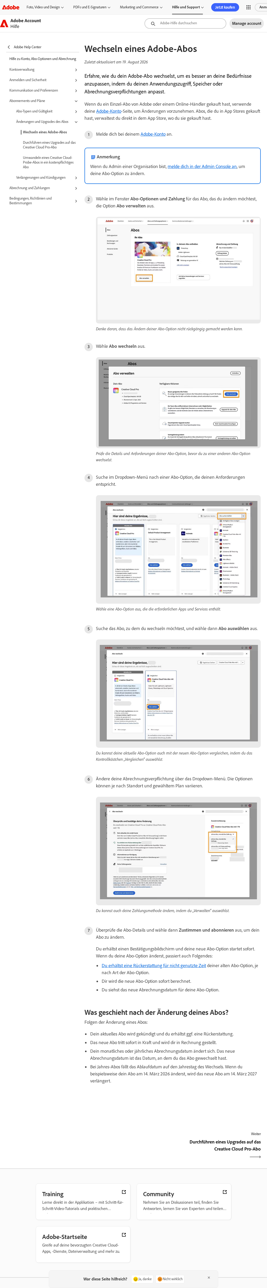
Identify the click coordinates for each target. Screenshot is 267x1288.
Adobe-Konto (108, 111)
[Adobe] (10, 7)
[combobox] (185, 23)
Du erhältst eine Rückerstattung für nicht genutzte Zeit (154, 965)
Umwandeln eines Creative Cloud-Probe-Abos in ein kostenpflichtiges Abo (48, 162)
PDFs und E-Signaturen (89, 7)
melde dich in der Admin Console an (202, 166)
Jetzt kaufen (225, 7)
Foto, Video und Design (43, 7)
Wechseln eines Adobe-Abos (45, 132)
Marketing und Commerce (139, 7)
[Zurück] (127, 1150)
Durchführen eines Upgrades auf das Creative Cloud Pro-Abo (49, 144)
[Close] (209, 1277)
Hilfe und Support (186, 7)
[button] (248, 7)
